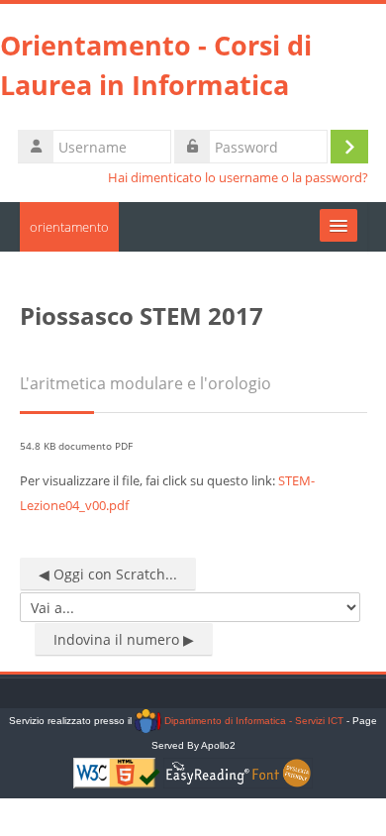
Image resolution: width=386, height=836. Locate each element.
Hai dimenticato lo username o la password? (238, 177)
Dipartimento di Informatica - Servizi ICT (251, 720)
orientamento (69, 227)
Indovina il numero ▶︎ (123, 639)
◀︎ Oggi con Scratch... (108, 574)
